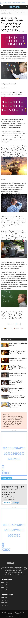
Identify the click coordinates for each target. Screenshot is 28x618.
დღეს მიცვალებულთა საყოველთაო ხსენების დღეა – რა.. (18, 367)
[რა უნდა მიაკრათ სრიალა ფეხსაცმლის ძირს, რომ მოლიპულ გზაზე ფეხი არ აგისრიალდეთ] (5, 397)
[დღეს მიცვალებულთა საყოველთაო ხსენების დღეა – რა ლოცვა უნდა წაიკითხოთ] (5, 367)
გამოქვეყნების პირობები (7, 612)
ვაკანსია (18, 613)
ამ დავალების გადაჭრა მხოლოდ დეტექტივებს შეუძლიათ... (16, 390)
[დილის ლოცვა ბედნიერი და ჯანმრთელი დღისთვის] (5, 360)
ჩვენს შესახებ (11, 613)
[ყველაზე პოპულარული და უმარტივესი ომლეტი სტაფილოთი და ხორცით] (5, 404)
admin (3, 31)
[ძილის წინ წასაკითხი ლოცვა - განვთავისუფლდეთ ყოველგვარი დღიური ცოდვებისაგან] (5, 374)
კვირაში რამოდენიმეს (9, 492)
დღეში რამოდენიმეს (8, 496)
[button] (26, 7)
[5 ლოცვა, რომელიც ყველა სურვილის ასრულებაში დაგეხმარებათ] (5, 352)
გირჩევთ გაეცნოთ (6, 339)
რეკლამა (17, 612)
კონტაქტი (22, 612)
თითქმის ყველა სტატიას (9, 499)
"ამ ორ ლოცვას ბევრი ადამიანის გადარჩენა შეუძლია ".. (16, 382)
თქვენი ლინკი (4, 582)
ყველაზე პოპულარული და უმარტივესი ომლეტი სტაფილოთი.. (17, 405)
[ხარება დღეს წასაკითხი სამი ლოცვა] (5, 345)
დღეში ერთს (6, 494)
